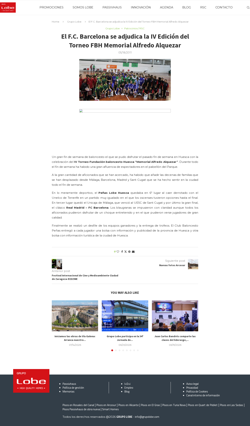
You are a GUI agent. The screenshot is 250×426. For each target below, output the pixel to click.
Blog (126, 391)
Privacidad (192, 388)
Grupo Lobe (74, 21)
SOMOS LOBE (83, 7)
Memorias (68, 391)
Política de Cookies (197, 391)
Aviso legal (192, 384)
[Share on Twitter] (125, 251)
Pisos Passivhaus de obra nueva (81, 409)
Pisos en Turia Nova (174, 405)
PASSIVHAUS (112, 7)
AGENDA (166, 7)
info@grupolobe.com (147, 417)
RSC (203, 7)
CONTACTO (224, 7)
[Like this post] (118, 251)
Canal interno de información (203, 395)
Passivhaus (69, 384)
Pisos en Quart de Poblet (203, 405)
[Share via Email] (133, 251)
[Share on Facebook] (122, 251)
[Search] (248, 7)
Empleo (128, 388)
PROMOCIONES (52, 7)
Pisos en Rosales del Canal (78, 405)
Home (55, 21)
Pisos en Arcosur (106, 405)
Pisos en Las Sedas (231, 405)
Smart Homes (110, 409)
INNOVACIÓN (141, 7)
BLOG (186, 7)
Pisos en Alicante (128, 405)
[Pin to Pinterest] (129, 251)
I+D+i (127, 384)
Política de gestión (73, 388)
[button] (57, 326)
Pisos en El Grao (150, 405)
